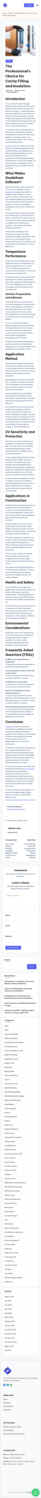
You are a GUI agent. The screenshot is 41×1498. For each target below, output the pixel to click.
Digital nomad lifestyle (12, 1100)
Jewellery (7, 1174)
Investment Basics (10, 1166)
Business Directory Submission (14, 1434)
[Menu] (37, 5)
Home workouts (10, 1158)
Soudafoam (9, 146)
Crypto (7, 1080)
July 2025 (7, 1350)
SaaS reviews (9, 1211)
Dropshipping (9, 1104)
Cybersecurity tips (11, 1084)
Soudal (19, 151)
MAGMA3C (30, 1492)
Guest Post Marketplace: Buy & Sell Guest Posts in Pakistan (18, 990)
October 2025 (9, 1338)
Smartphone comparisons (13, 1232)
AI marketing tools (10, 1047)
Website (8, 936)
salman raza (14, 828)
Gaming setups (9, 1141)
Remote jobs (8, 1207)
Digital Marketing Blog (12, 1092)
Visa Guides (8, 1273)
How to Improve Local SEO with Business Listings (20, 1004)
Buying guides (9, 1071)
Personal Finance (10, 1203)
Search (7, 960)
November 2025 (10, 1334)
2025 (6, 1026)
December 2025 (10, 1330)
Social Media (9, 1236)
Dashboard (7, 1410)
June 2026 (8, 1305)
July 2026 (7, 1301)
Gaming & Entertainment (13, 1137)
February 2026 (9, 1321)
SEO (6, 1220)
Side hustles (8, 1224)
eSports (7, 1113)
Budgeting (8, 1067)
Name (8, 915)
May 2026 (8, 1309)
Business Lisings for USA (12, 1427)
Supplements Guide (11, 1253)
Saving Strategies (10, 1216)
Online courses (9, 1195)
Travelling (7, 1269)
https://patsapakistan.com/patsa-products (20, 800)
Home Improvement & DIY (13, 1154)
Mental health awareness (13, 1187)
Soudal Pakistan (29, 769)
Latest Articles (8, 1406)
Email (8, 926)
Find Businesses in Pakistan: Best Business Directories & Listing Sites (18, 997)
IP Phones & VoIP (10, 1170)
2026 (10, 13)
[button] (29, 5)
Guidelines (7, 1403)
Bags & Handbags (10, 1055)
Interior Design (9, 1162)
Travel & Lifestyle (10, 1265)
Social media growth (11, 1240)
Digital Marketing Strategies (14, 1096)
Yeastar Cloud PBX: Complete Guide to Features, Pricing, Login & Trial (19, 1011)
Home (4, 13)
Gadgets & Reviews (11, 1129)
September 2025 (10, 1342)
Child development (11, 1075)
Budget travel (9, 1063)
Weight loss (8, 1282)
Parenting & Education (12, 1199)
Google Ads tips (10, 1146)
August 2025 (9, 1346)
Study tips (8, 1249)
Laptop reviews (10, 1178)
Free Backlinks (8, 1430)
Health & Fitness (10, 1150)
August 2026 (9, 1297)
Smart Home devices (11, 1228)
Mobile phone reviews (12, 1191)
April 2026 (8, 1313)
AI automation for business (14, 1042)
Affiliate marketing (11, 1038)
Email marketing (10, 1108)
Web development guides (13, 1278)
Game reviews (9, 1133)
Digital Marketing (10, 1088)
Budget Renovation (11, 1059)
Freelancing (8, 1125)
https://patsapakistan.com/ (15, 809)
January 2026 (9, 1326)
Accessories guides (11, 1034)
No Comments (13, 92)
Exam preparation (10, 1117)
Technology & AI (10, 1257)
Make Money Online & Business (15, 1183)
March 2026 (8, 1317)
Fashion (7, 1121)
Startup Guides (9, 1244)
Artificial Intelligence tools (13, 1051)
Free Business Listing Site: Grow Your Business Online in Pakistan (19, 982)
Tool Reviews (9, 1261)
